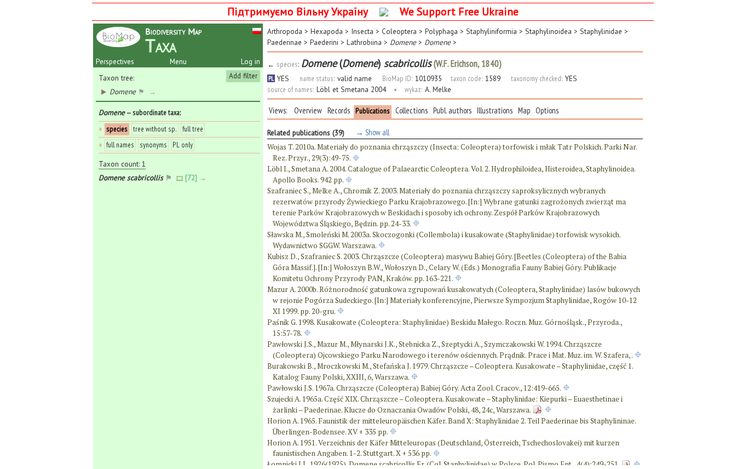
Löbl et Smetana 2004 (351, 89)
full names (120, 145)
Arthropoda (284, 31)
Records (338, 110)
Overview (308, 110)
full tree (192, 129)
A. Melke (438, 89)
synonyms (153, 145)
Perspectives (115, 61)
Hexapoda (326, 31)
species (117, 129)
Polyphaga (441, 31)
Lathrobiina (364, 42)
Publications (372, 111)
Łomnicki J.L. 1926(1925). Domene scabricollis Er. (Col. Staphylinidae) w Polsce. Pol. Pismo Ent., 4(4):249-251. (443, 464)
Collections (411, 110)
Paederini (324, 42)
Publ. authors (452, 110)
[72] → (197, 177)
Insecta (362, 31)
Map (524, 110)
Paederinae (284, 42)
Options (547, 110)
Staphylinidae (601, 31)
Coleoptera (399, 31)
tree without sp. (155, 129)
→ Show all (371, 132)
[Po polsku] (256, 30)
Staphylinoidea (548, 31)
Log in (250, 61)
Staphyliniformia (491, 31)
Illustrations (495, 110)
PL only (182, 145)
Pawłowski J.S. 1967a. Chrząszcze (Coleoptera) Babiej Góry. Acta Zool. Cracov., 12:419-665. (414, 388)
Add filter (243, 76)
